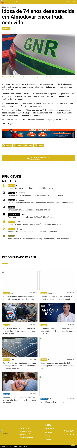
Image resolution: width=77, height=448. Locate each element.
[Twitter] (70, 434)
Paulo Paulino (13, 446)
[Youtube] (67, 434)
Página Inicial (6, 77)
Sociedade (6, 28)
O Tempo (48, 436)
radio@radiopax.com (28, 437)
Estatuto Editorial (48, 428)
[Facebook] (64, 434)
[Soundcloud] (73, 434)
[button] (7, 145)
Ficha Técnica (48, 432)
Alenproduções (23, 446)
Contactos (48, 440)
